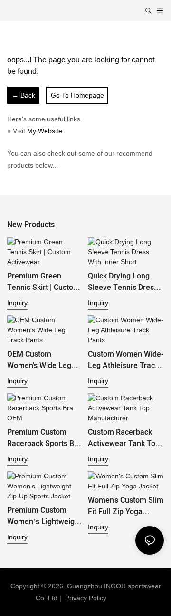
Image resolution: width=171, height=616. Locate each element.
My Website (44, 131)
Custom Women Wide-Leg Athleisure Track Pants (125, 359)
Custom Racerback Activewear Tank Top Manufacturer (124, 438)
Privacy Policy (85, 598)
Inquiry (17, 303)
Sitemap (123, 598)
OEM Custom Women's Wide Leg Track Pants (39, 359)
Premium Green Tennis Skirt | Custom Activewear (43, 281)
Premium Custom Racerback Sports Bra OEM (44, 438)
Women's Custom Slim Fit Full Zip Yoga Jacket (125, 506)
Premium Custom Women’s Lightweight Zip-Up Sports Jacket (44, 516)
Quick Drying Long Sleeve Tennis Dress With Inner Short (123, 281)
